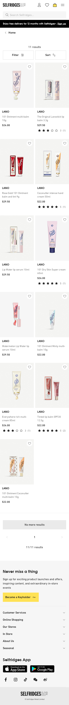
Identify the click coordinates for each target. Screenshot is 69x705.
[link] (17, 118)
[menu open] (62, 5)
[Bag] (54, 5)
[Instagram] (15, 682)
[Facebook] (5, 682)
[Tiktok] (25, 682)
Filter (15, 55)
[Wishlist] (47, 5)
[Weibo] (45, 682)
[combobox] (37, 15)
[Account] (39, 5)
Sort (47, 55)
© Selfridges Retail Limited (34, 699)
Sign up (62, 23)
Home (12, 32)
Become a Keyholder (18, 597)
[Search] (7, 14)
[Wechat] (35, 682)
